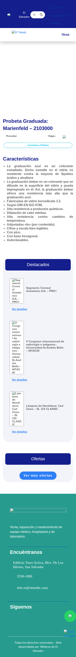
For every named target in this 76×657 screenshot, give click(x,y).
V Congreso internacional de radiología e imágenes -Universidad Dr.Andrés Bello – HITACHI (45, 346)
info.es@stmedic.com (32, 588)
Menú (65, 36)
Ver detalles (19, 309)
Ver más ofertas (38, 475)
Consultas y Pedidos (38, 145)
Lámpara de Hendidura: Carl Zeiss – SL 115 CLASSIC (44, 407)
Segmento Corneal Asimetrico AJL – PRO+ (41, 289)
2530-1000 (24, 576)
